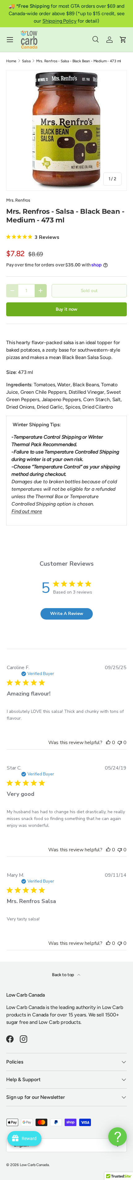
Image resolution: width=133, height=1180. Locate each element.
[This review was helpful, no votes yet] (108, 742)
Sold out (89, 290)
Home (11, 61)
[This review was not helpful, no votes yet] (120, 742)
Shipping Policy (59, 21)
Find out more (26, 511)
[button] (123, 39)
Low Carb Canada (34, 1165)
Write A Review (66, 613)
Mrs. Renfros (18, 200)
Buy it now (66, 309)
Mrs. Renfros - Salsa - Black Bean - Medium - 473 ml (78, 61)
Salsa (26, 61)
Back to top (63, 974)
